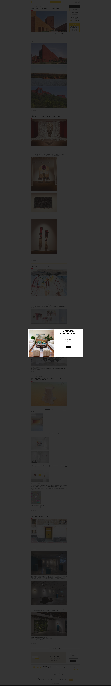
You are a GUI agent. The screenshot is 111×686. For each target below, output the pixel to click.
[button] (81, 329)
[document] (55, 343)
